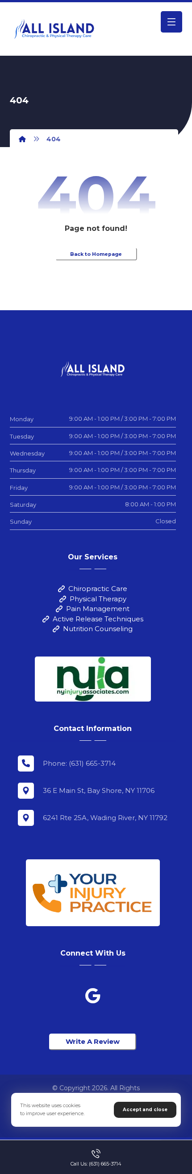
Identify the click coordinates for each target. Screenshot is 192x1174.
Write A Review (93, 1041)
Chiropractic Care (97, 588)
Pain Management (97, 608)
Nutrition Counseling (98, 628)
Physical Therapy (98, 599)
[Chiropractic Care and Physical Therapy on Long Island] (54, 29)
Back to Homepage (96, 254)
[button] (171, 22)
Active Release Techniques (98, 619)
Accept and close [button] (145, 1109)
